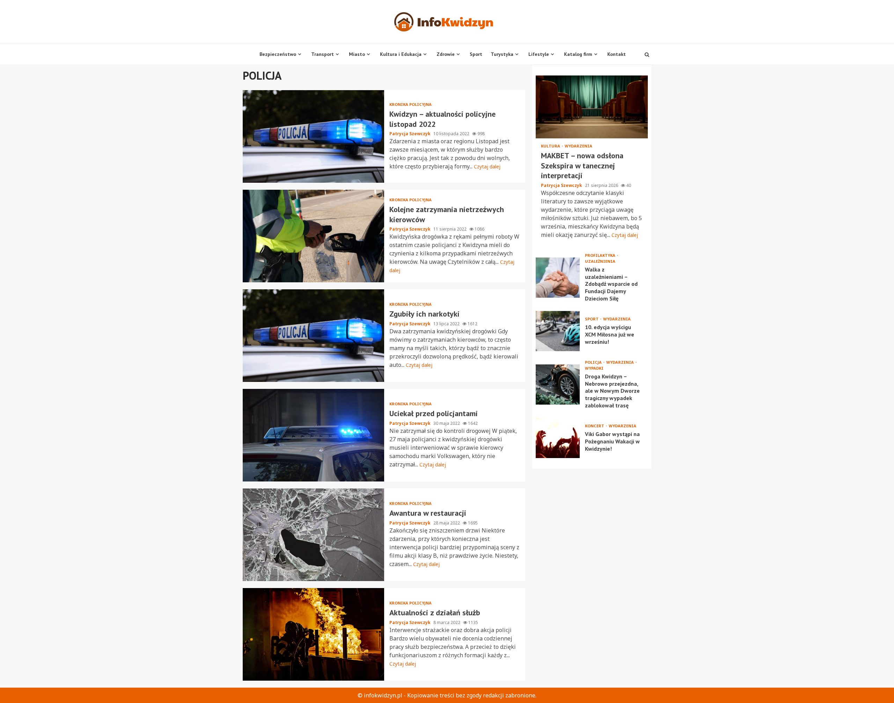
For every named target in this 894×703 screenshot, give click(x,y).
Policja (594, 362)
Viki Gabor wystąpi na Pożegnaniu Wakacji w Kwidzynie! (558, 438)
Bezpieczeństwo (277, 54)
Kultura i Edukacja (401, 54)
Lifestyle (538, 54)
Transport (322, 54)
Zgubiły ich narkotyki (313, 335)
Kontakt (616, 54)
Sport (476, 54)
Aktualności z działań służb (313, 634)
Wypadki (594, 368)
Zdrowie (446, 54)
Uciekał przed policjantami (313, 435)
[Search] (647, 54)
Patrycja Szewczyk (410, 134)
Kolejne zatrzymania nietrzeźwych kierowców (313, 236)
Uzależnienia (600, 261)
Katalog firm (578, 54)
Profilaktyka (600, 255)
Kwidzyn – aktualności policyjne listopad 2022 (313, 136)
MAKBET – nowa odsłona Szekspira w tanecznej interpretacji (592, 106)
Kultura (551, 146)
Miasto (357, 54)
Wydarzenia (578, 146)
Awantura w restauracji (313, 534)
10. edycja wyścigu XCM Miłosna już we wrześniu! (558, 331)
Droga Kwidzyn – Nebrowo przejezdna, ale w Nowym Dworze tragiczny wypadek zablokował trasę (558, 384)
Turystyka (502, 54)
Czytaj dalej (487, 166)
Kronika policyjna (410, 104)
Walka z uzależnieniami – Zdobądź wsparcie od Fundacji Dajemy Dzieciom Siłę (558, 278)
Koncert (595, 426)
